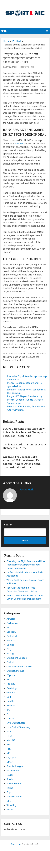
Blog (9, 649)
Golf (9, 697)
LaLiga (10, 718)
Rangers (19, 143)
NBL (9, 749)
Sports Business (15, 783)
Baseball (11, 632)
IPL (8, 710)
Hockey (11, 705)
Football (11, 684)
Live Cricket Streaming (18, 727)
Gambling (12, 688)
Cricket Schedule (15, 671)
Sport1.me (16, 844)
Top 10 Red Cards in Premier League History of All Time (25, 446)
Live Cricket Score (16, 723)
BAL (9, 627)
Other (9, 762)
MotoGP (11, 740)
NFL (9, 753)
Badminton (12, 623)
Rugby (10, 775)
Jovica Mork (11, 67)
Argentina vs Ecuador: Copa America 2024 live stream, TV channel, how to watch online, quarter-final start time (22, 462)
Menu (4, 31)
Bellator (11, 640)
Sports (10, 779)
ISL (8, 714)
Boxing (10, 653)
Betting (10, 645)
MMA (9, 736)
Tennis (10, 788)
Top (9, 792)
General (11, 692)
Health (10, 701)
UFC (9, 801)
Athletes (11, 619)
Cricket (10, 662)
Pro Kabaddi (13, 770)
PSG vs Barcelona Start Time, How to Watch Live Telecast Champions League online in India (24, 432)
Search (8, 524)
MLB (9, 731)
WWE (10, 809)
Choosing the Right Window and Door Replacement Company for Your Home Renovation (26, 564)
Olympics (11, 757)
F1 (8, 679)
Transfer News (14, 796)
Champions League (17, 658)
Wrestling (11, 805)
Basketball (12, 636)
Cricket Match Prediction (19, 666)
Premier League (15, 766)
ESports (11, 675)
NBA (9, 744)
